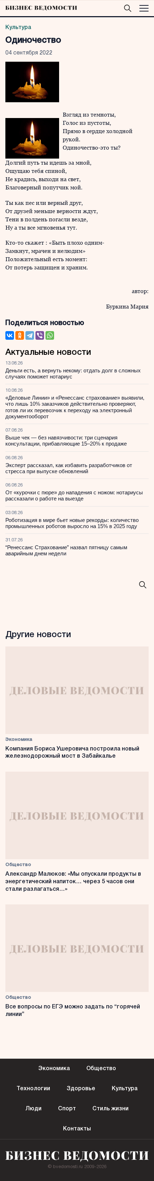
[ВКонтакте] (9, 335)
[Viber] (39, 335)
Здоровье (81, 1088)
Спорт (67, 1108)
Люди (33, 1108)
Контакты (77, 1128)
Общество (18, 865)
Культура (18, 27)
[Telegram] (29, 335)
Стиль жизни (110, 1108)
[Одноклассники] (19, 335)
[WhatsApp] (49, 335)
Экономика (18, 740)
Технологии (33, 1088)
